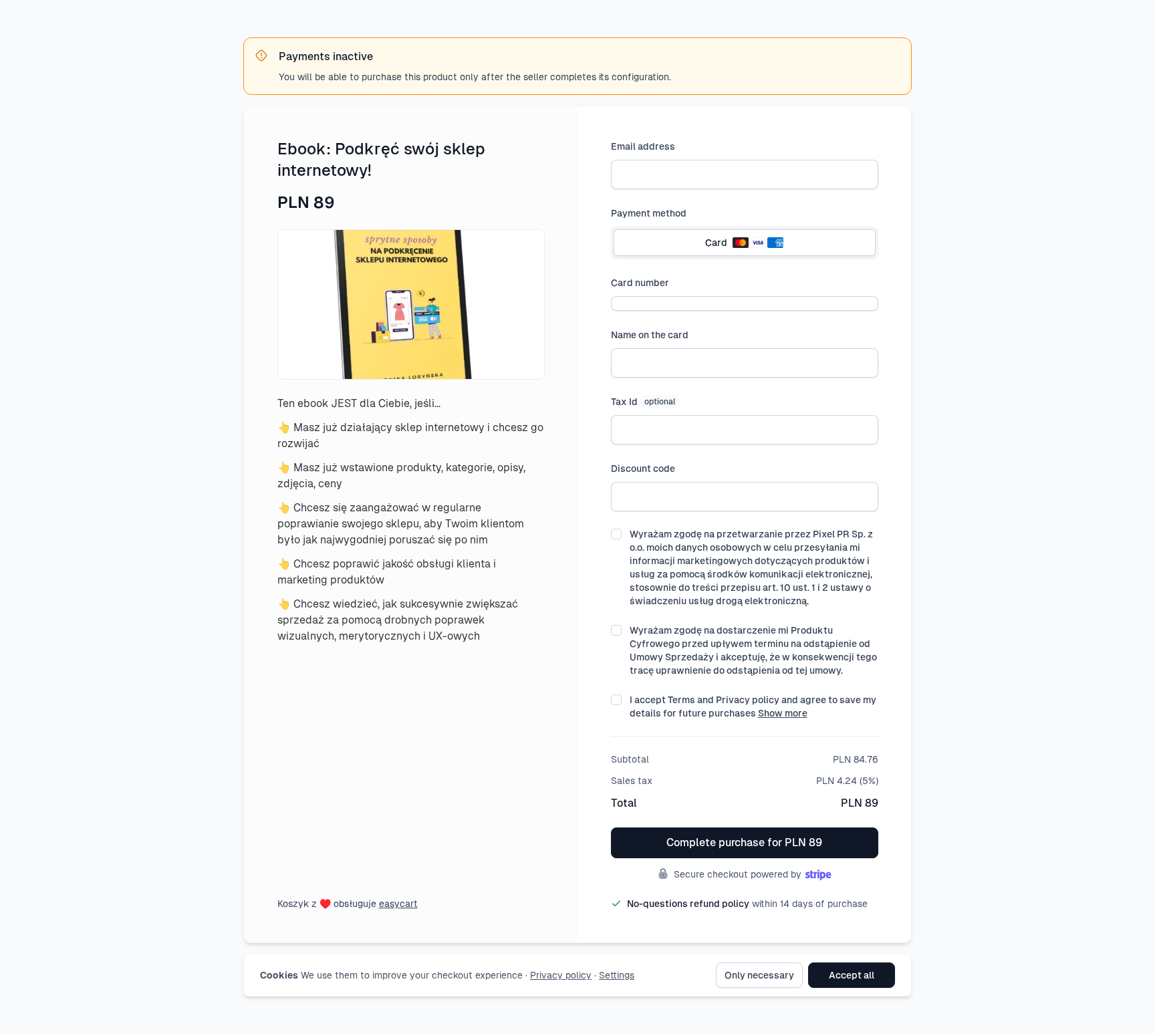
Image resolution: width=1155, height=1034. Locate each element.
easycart (398, 903)
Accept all (851, 975)
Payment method (648, 213)
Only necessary (759, 975)
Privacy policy (561, 975)
